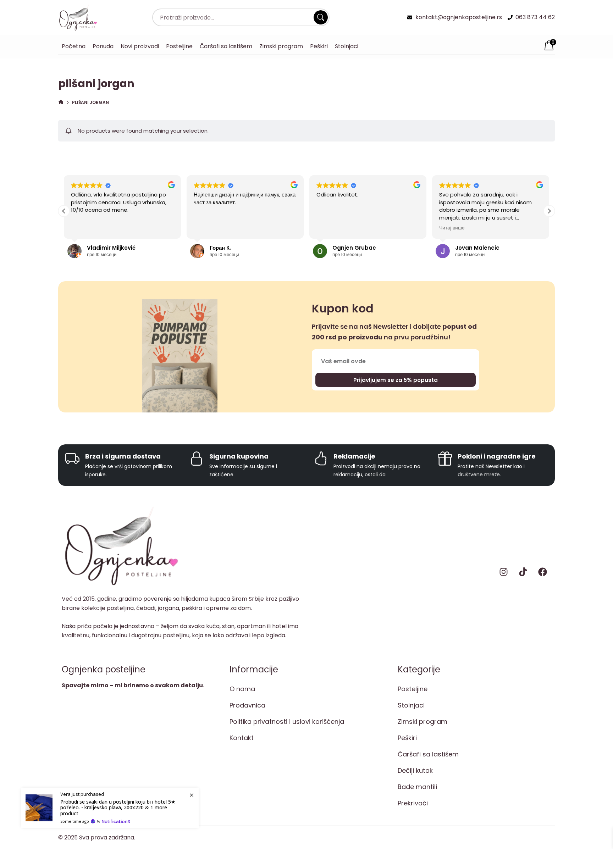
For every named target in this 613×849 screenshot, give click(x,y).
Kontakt (242, 737)
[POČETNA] (60, 102)
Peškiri (319, 46)
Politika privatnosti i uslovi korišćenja (287, 721)
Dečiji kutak (415, 770)
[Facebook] (542, 572)
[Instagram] (503, 572)
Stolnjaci (346, 46)
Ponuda (103, 46)
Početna (73, 46)
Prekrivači (413, 803)
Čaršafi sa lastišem (226, 46)
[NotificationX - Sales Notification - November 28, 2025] (110, 808)
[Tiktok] (523, 572)
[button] (549, 211)
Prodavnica (247, 705)
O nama (242, 688)
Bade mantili (417, 786)
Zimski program (281, 46)
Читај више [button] (452, 228)
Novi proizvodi (140, 46)
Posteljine (179, 46)
